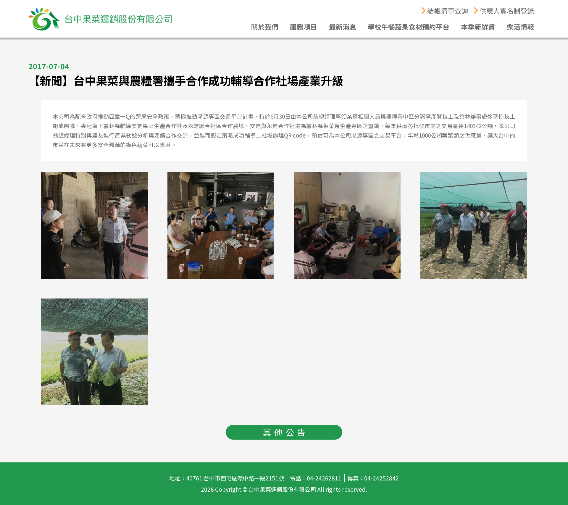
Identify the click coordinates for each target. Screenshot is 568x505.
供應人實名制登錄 (507, 11)
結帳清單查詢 (447, 11)
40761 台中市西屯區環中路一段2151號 (235, 478)
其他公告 (285, 432)
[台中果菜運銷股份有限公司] (100, 19)
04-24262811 (324, 478)
